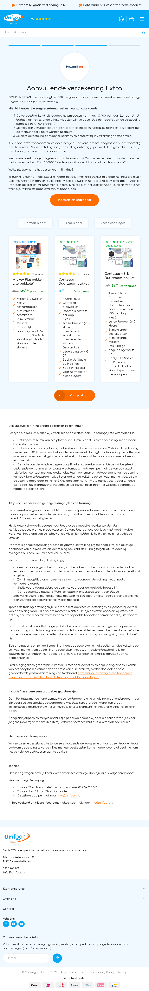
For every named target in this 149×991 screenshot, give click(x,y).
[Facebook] (6, 924)
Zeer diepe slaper (113, 223)
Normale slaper (35, 223)
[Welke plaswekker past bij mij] (74, 200)
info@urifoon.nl (68, 795)
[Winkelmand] (132, 19)
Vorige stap (78, 395)
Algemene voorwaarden (77, 972)
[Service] (121, 19)
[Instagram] (14, 924)
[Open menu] (142, 19)
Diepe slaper (73, 223)
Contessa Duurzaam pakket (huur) (73, 284)
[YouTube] (21, 924)
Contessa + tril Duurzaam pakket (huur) (119, 278)
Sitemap (121, 972)
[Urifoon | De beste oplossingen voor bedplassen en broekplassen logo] (16, 838)
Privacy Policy (104, 972)
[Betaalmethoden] (35, 985)
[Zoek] (143, 33)
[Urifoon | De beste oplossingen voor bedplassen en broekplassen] (13, 19)
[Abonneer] (57, 958)
